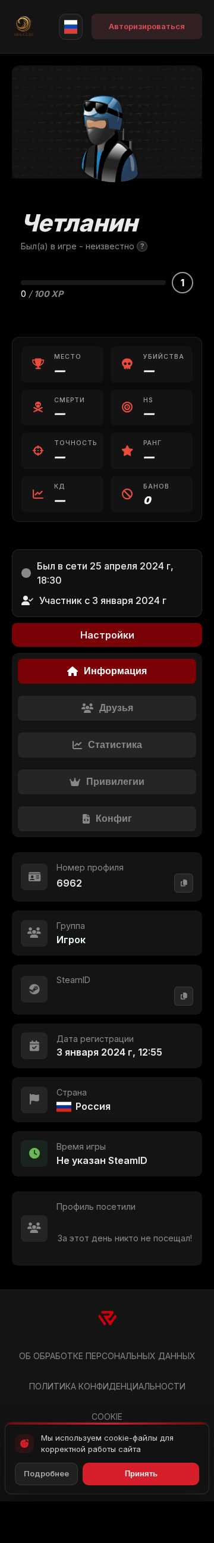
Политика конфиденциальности (107, 1386)
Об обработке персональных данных (107, 1356)
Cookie (107, 1416)
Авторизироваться (147, 26)
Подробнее (46, 1473)
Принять (141, 1473)
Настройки (107, 635)
